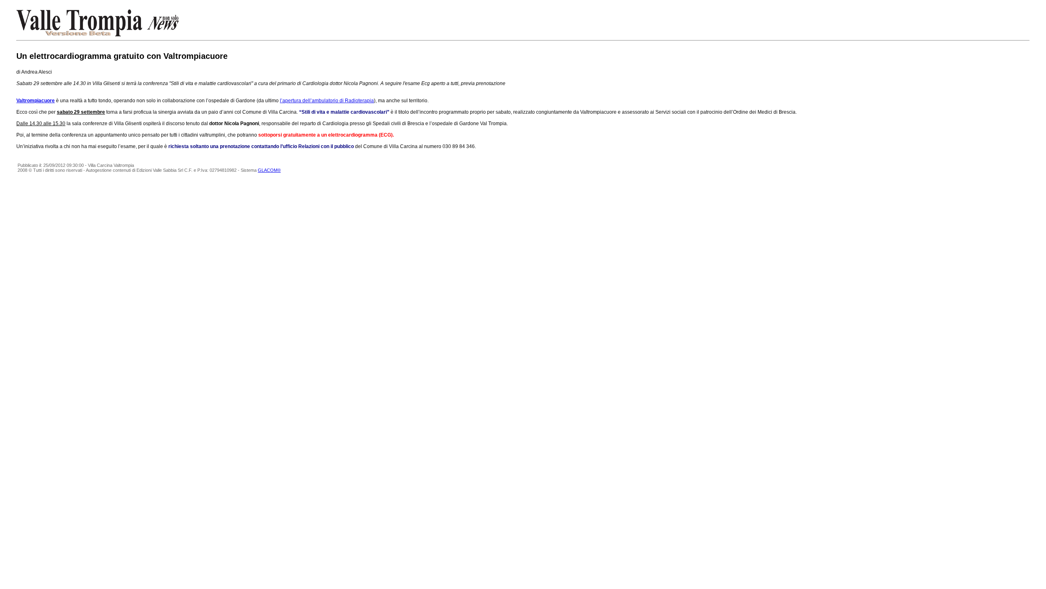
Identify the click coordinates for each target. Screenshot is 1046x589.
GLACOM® (269, 170)
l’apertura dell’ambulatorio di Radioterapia (327, 100)
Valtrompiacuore (35, 100)
